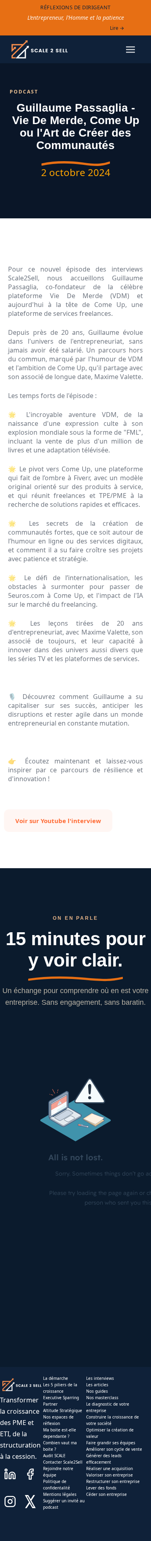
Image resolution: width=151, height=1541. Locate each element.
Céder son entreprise (106, 1494)
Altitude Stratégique (62, 1410)
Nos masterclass (102, 1397)
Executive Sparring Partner (61, 1401)
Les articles (97, 1385)
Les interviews (100, 1378)
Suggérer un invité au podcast (64, 1504)
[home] (39, 49)
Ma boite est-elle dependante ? (59, 1433)
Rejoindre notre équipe (58, 1472)
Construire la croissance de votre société (112, 1420)
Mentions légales (60, 1494)
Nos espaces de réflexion (58, 1420)
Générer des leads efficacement (104, 1459)
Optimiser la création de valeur (110, 1433)
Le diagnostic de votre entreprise (107, 1407)
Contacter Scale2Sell (63, 1462)
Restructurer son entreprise (113, 1481)
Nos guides (97, 1391)
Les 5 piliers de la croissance (60, 1388)
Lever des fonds (101, 1488)
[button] (130, 49)
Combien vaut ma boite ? (60, 1446)
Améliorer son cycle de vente (114, 1449)
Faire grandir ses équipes (110, 1443)
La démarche (55, 1378)
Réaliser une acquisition (109, 1468)
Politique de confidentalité (56, 1485)
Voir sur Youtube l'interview (58, 821)
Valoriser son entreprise (109, 1475)
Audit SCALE (54, 1455)
